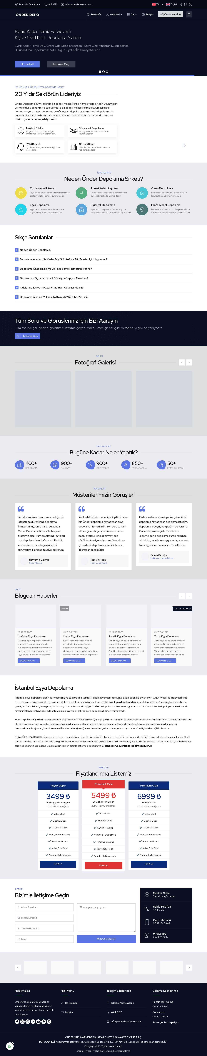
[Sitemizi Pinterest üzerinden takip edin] (43, 1021)
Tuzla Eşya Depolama (121, 636)
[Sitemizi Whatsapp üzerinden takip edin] (49, 1021)
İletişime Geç (61, 64)
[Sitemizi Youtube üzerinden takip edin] (38, 1021)
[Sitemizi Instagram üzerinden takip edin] (27, 1021)
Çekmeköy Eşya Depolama (169, 636)
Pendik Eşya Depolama (76, 636)
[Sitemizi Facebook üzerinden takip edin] (17, 1021)
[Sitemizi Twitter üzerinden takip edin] (22, 1021)
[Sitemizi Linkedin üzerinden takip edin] (33, 1021)
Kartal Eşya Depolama (31, 636)
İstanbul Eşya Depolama (118, 1051)
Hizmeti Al (27, 64)
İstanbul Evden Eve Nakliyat (90, 1051)
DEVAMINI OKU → (28, 660)
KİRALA (58, 864)
